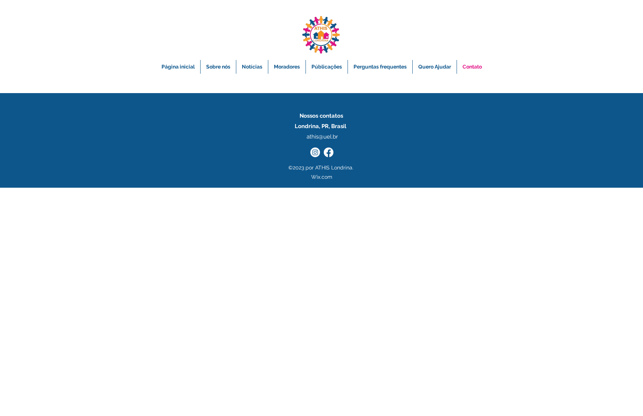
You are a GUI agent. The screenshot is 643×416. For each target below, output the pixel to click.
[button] (327, 67)
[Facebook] (328, 152)
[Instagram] (315, 152)
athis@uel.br (322, 136)
